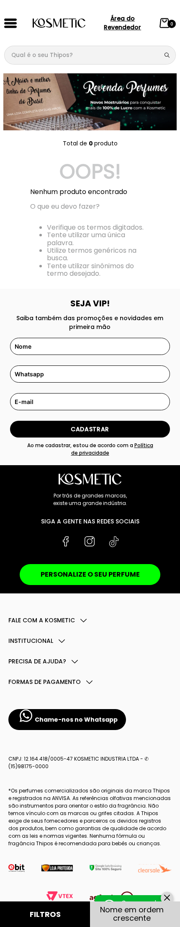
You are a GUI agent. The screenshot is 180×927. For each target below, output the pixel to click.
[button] (45, 914)
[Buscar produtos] (168, 55)
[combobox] (90, 55)
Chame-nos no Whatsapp (76, 719)
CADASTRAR (90, 429)
